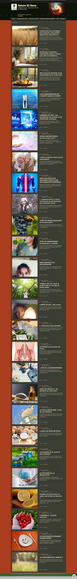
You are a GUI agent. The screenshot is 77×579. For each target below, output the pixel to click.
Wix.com (31, 576)
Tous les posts (14, 22)
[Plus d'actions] (62, 28)
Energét (20, 7)
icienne (25, 7)
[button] (63, 22)
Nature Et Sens (27, 5)
